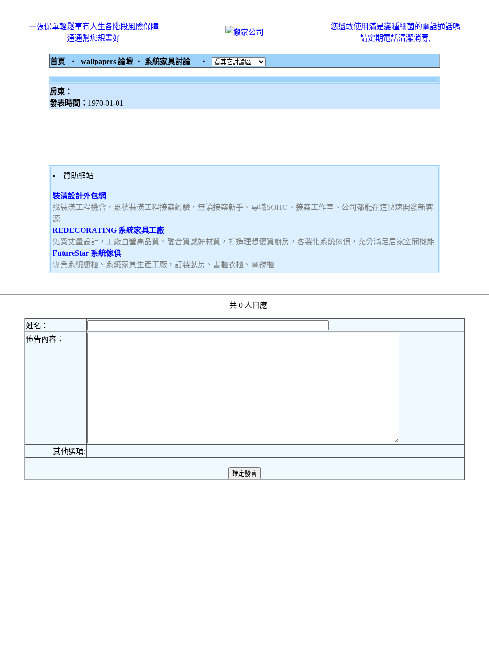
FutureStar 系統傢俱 (87, 253)
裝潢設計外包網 (79, 196)
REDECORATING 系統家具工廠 (108, 230)
